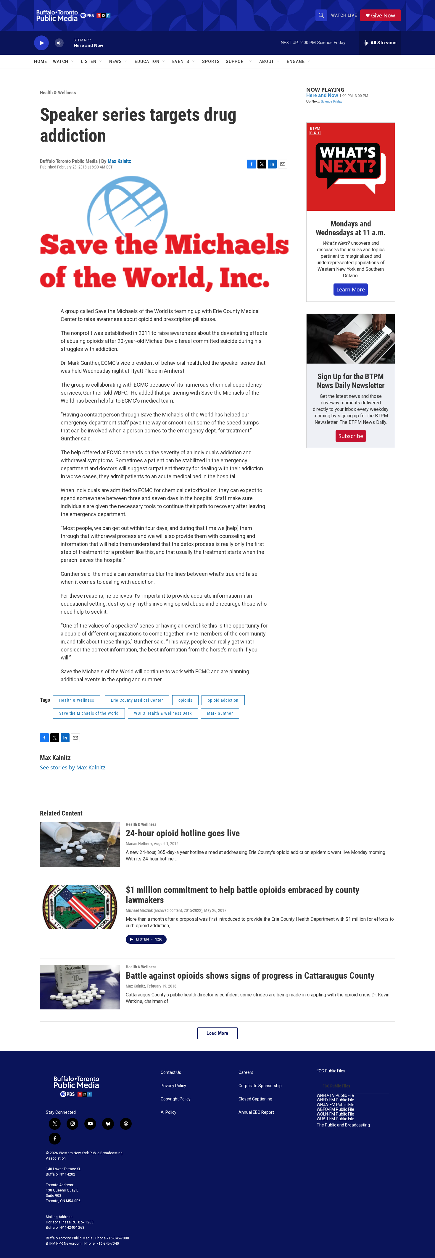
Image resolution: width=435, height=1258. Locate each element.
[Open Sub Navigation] (72, 61)
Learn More (350, 289)
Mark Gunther (220, 713)
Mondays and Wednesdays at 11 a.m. (351, 228)
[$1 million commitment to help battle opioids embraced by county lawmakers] (80, 907)
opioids (185, 700)
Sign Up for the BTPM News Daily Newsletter (351, 381)
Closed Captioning (255, 1099)
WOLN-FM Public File (335, 1114)
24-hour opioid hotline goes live (183, 833)
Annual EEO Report (256, 1112)
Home (40, 61)
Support (236, 61)
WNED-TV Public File (335, 1095)
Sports (211, 61)
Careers (246, 1072)
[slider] (69, 43)
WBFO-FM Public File (335, 1109)
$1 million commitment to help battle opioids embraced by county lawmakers (242, 895)
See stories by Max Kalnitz (72, 767)
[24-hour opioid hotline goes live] (80, 844)
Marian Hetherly (139, 843)
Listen (88, 61)
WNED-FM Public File (335, 1100)
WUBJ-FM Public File (335, 1119)
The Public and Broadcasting (343, 1125)
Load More (217, 1033)
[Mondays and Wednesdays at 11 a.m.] (351, 167)
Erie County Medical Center (137, 700)
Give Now (383, 15)
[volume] (59, 43)
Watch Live (344, 15)
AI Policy (168, 1112)
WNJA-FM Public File (336, 1105)
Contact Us (171, 1072)
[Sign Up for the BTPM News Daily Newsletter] (351, 339)
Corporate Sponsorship (260, 1086)
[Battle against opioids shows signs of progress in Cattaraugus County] (80, 987)
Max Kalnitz (119, 161)
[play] (41, 43)
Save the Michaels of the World (89, 713)
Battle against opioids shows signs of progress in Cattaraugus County (250, 975)
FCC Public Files (331, 1071)
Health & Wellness (58, 92)
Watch (60, 61)
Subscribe (351, 436)
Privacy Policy (173, 1086)
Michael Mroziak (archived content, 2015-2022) (164, 910)
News (115, 61)
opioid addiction (223, 700)
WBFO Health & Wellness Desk (163, 713)
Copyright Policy (176, 1099)
